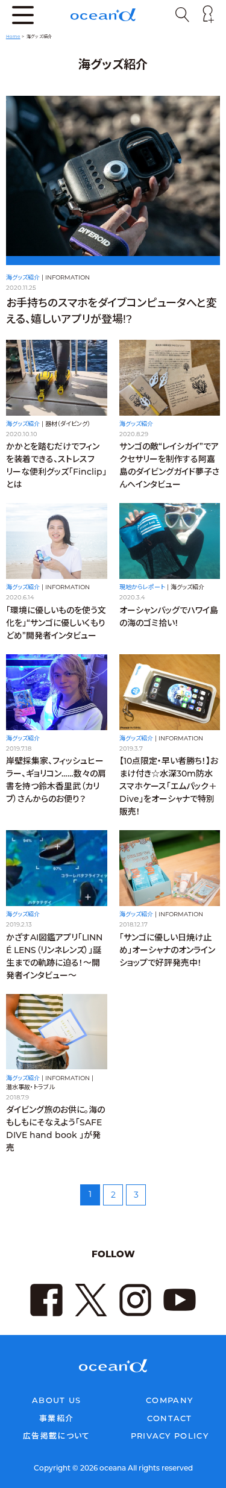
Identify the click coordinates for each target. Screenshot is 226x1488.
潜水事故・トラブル (30, 1087)
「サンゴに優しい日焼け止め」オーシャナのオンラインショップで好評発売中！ (167, 950)
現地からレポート (142, 587)
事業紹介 (56, 1418)
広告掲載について (56, 1435)
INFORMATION (67, 277)
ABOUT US (56, 1400)
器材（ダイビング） (67, 424)
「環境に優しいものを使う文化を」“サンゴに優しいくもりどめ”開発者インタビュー (56, 623)
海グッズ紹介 (23, 277)
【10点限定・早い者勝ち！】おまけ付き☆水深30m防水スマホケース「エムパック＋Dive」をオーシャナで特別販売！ (168, 786)
